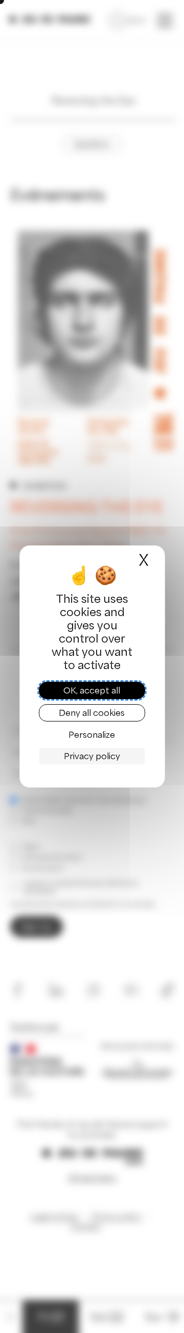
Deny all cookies (92, 713)
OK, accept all (91, 690)
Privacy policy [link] (92, 756)
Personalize (91, 735)
